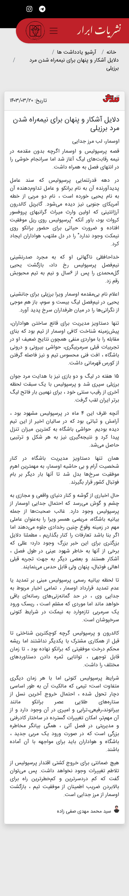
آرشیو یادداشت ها (76, 52)
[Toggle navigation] (54, 31)
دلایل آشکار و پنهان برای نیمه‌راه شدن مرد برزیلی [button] (74, 64)
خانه (111, 52)
